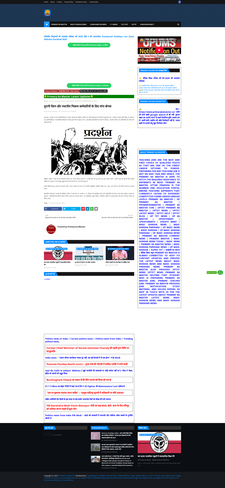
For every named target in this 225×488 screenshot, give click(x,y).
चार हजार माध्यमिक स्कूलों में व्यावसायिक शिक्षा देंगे (57, 263)
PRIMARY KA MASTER (66, 476)
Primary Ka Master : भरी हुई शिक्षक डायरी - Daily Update (62, 91)
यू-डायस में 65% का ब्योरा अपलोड (85, 262)
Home (46, 2)
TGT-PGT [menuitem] (124, 24)
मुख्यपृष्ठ (46, 101)
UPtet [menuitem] (134, 24)
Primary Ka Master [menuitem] (59, 24)
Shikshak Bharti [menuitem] (147, 24)
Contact (59, 2)
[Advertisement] (89, 65)
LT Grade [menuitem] (114, 24)
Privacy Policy (68, 2)
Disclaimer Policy (81, 2)
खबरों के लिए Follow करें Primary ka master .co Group (90, 85)
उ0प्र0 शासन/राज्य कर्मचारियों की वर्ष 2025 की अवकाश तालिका (158, 88)
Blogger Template (71, 485)
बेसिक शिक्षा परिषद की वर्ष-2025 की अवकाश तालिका (93, 91)
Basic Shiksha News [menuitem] (78, 24)
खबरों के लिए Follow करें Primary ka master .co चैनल (90, 45)
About (52, 2)
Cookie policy (93, 2)
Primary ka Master (52, 111)
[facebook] (179, 2)
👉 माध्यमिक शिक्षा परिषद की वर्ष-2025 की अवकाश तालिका (156, 85)
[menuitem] (47, 24)
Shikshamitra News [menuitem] (98, 24)
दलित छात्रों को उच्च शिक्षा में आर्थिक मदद (118, 262)
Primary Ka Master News (57, 101)
